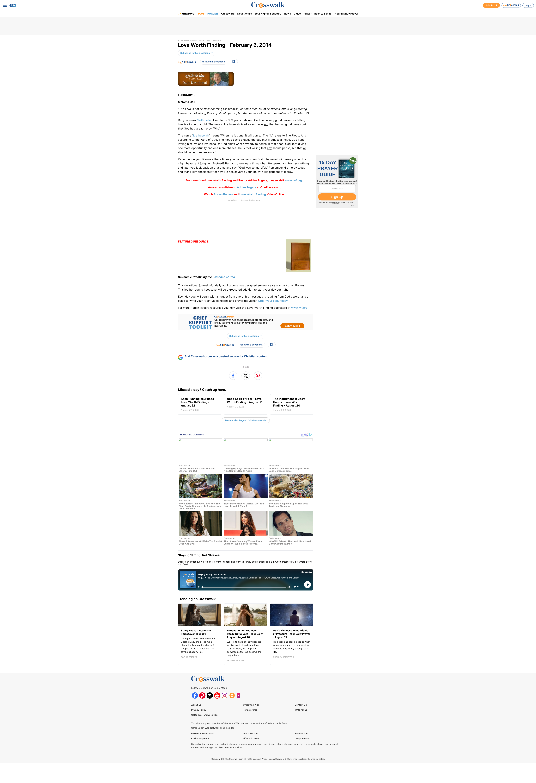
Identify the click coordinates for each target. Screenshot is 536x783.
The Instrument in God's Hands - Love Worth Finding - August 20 (289, 404)
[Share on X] (245, 375)
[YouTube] (217, 695)
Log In (528, 5)
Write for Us (301, 709)
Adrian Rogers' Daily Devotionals (199, 40)
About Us (196, 704)
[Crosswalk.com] (268, 5)
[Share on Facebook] (233, 375)
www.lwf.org (299, 307)
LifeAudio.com (251, 738)
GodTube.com (250, 733)
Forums (212, 13)
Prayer (308, 13)
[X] (210, 695)
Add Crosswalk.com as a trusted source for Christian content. (226, 356)
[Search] (12, 5)
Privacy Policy (198, 709)
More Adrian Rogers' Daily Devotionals (245, 420)
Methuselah (204, 120)
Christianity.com (200, 738)
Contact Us (301, 704)
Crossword (227, 13)
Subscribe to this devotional (195, 53)
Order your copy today (273, 300)
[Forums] (232, 695)
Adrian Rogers (246, 187)
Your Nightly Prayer (346, 13)
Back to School (323, 13)
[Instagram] (224, 695)
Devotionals (244, 13)
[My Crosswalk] (511, 5)
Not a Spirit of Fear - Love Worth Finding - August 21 (245, 402)
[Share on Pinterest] (258, 375)
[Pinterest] (202, 695)
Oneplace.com (302, 738)
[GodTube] (239, 695)
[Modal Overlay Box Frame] (245, 322)
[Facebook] (195, 695)
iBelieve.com (301, 733)
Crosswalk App (251, 704)
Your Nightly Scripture (268, 13)
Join (491, 5)
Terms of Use (250, 709)
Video (297, 13)
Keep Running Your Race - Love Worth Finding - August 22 (198, 404)
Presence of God (224, 277)
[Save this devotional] (234, 61)
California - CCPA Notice (204, 714)
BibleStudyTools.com (202, 733)
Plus (201, 13)
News (287, 13)
